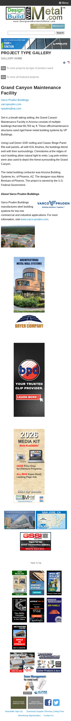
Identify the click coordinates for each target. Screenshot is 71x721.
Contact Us (48, 715)
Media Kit (58, 26)
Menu (65, 2)
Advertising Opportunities (29, 715)
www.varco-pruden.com (34, 219)
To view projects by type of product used (27, 68)
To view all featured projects (20, 77)
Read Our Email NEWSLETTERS (18, 702)
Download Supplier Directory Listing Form (45, 711)
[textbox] (31, 33)
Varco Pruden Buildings (15, 100)
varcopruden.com (11, 104)
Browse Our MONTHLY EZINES (35, 702)
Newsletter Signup (41, 26)
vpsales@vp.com (11, 108)
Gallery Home (11, 58)
